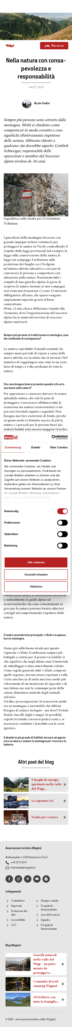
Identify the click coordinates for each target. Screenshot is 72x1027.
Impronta (16, 906)
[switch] (62, 523)
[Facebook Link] (9, 879)
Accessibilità (18, 920)
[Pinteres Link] (27, 879)
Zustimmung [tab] (13, 447)
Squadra (45, 920)
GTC (14, 925)
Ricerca (57, 45)
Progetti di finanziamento (49, 908)
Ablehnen (36, 586)
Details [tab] (35, 447)
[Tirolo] (10, 45)
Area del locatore (50, 915)
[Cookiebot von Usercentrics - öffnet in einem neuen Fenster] (52, 437)
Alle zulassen (36, 562)
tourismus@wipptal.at (23, 867)
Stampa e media (49, 900)
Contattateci (18, 900)
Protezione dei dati (19, 913)
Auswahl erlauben (36, 574)
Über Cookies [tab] (59, 447)
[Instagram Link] (18, 879)
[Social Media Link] (46, 879)
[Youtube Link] (37, 879)
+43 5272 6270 (18, 862)
